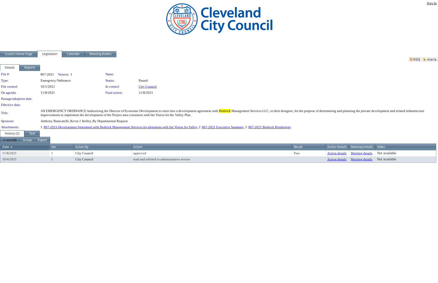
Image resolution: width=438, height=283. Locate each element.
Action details (336, 153)
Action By (81, 147)
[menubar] (25, 140)
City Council (148, 86)
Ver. (53, 147)
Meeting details (361, 153)
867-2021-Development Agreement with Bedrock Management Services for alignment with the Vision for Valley (120, 127)
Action (137, 147)
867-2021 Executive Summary (223, 127)
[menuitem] (10, 140)
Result (298, 147)
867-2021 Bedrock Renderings (269, 127)
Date (5, 147)
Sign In (432, 3)
